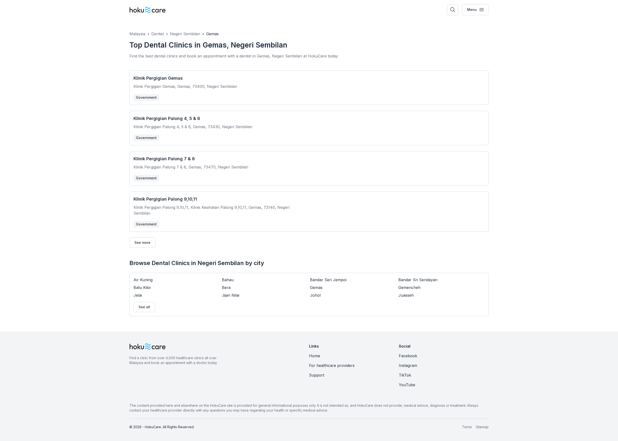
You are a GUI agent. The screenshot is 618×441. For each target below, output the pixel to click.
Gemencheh (409, 287)
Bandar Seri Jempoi (328, 279)
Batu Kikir (142, 287)
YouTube (407, 384)
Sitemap (482, 427)
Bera (226, 287)
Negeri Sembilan (185, 33)
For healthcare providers (332, 365)
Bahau (228, 279)
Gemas (212, 33)
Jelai (137, 295)
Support (316, 375)
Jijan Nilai (230, 295)
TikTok (405, 375)
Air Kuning (143, 279)
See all (144, 307)
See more (142, 242)
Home (314, 355)
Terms (467, 427)
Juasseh (406, 295)
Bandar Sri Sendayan (417, 279)
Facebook (408, 355)
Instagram (408, 365)
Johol (315, 295)
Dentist (157, 33)
